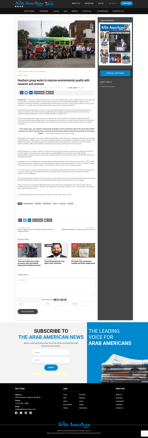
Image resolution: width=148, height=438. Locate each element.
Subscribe (127, 3)
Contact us (118, 11)
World (75, 11)
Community (49, 245)
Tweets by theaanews (107, 86)
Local (56, 11)
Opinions (44, 11)
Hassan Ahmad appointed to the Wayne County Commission (55, 262)
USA (65, 11)
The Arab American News (70, 431)
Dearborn (38, 203)
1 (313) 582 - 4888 (21, 403)
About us (76, 3)
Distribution (120, 401)
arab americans (28, 203)
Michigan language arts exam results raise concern (78, 229)
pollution (62, 203)
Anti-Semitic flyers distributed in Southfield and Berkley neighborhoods (83, 262)
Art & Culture (67, 405)
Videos (65, 408)
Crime (81, 401)
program (70, 203)
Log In (100, 3)
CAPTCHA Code (47, 299)
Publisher (119, 405)
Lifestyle (86, 11)
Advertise (89, 3)
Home (20, 75)
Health (55, 203)
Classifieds (102, 11)
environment (47, 203)
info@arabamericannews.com (25, 409)
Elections (29, 11)
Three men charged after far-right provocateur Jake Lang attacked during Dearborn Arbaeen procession (29, 263)
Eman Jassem (73, 88)
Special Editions (115, 73)
